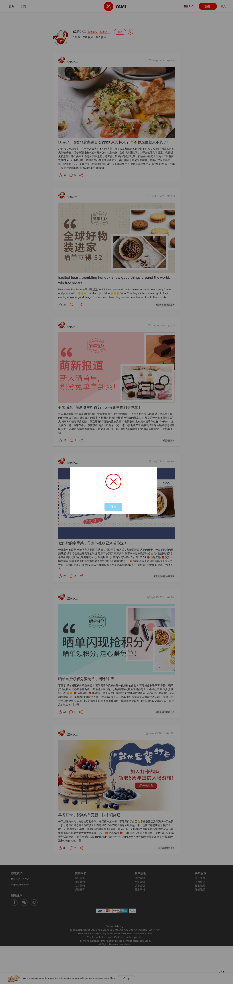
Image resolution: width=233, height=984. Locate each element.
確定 (113, 507)
